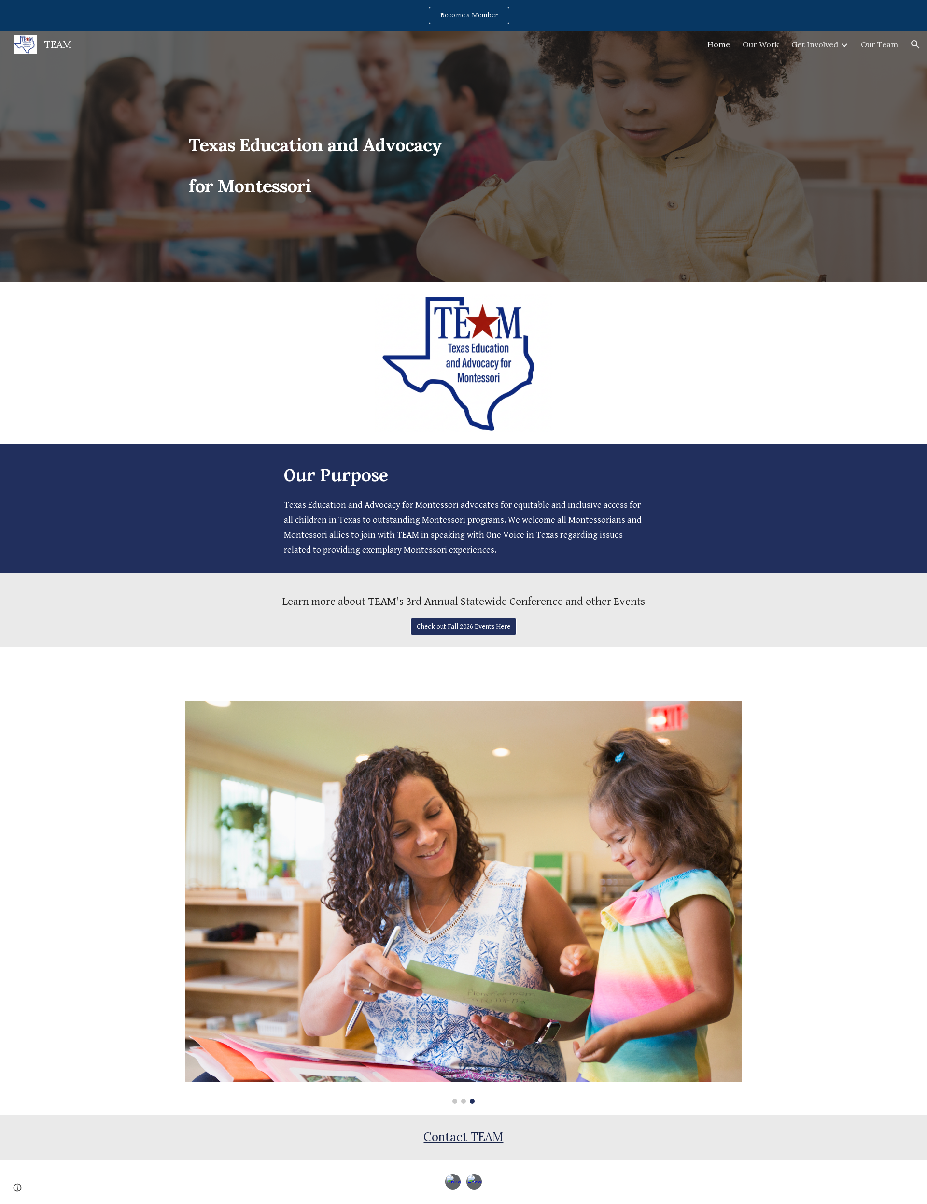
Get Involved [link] (814, 44)
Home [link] (718, 44)
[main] (320, 157)
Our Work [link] (761, 44)
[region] (463, 15)
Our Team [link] (879, 44)
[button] (915, 44)
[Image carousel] (463, 902)
